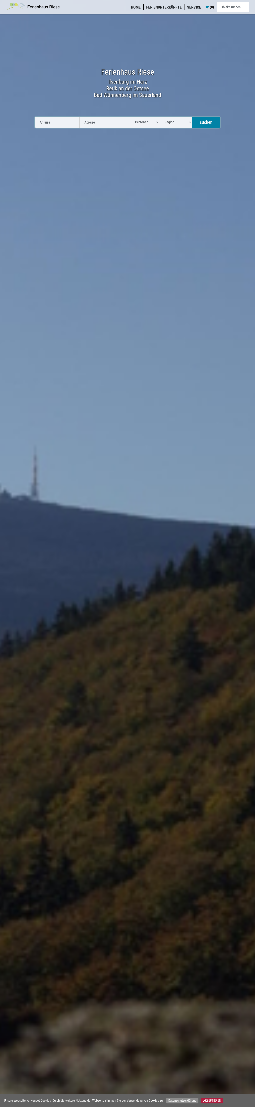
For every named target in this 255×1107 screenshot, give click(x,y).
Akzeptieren (212, 1100)
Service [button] (194, 7)
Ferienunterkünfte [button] (164, 7)
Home (136, 7)
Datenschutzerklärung (182, 1100)
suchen (206, 122)
